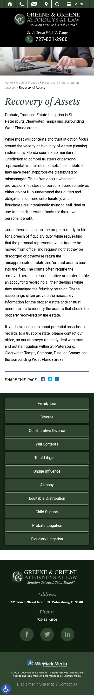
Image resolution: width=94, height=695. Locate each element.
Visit (46, 4)
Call (21, 4)
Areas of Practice (27, 82)
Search (57, 4)
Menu (79, 4)
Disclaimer (26, 684)
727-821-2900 (51, 39)
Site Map (46, 684)
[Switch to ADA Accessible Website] (6, 689)
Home (10, 4)
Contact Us (68, 684)
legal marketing (35, 675)
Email (34, 4)
